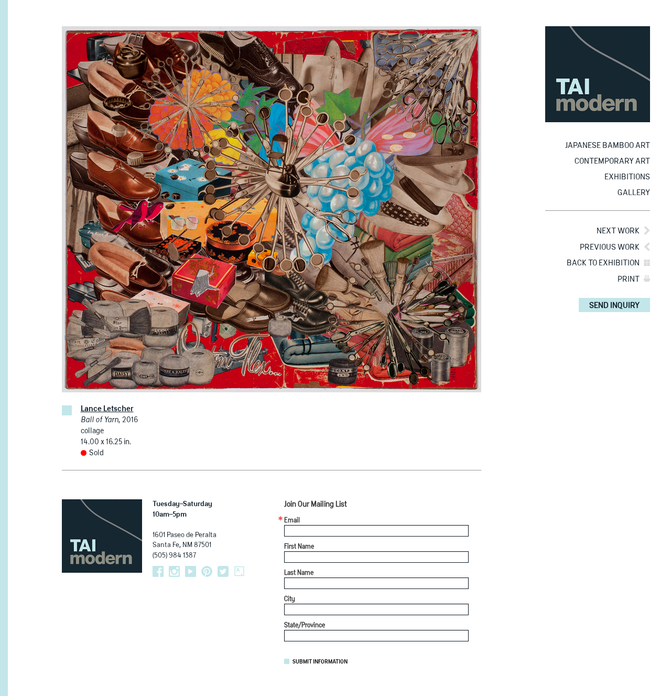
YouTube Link (190, 571)
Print (629, 279)
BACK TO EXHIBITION (603, 263)
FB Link (158, 571)
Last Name (298, 573)
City (289, 599)
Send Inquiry (614, 305)
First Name (299, 547)
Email (292, 521)
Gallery (634, 193)
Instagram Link (174, 571)
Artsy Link (239, 571)
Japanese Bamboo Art (607, 145)
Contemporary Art (612, 161)
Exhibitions (627, 177)
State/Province (304, 626)
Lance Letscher (107, 409)
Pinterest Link (206, 571)
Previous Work (610, 247)
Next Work (618, 231)
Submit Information (320, 662)
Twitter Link (223, 571)
